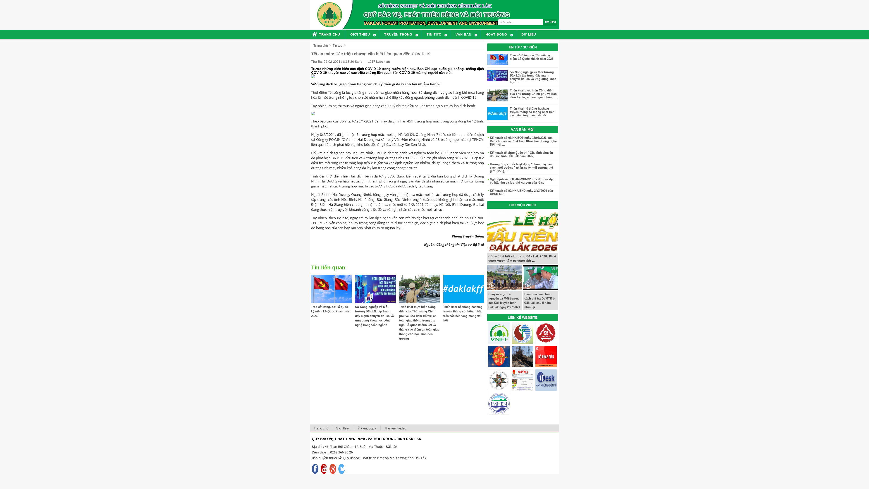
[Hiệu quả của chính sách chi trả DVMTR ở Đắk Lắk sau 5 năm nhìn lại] (540, 289)
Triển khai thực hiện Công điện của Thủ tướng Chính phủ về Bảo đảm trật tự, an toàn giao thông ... (533, 94)
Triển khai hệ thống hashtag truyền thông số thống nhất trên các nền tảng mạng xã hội (532, 112)
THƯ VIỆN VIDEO (522, 205)
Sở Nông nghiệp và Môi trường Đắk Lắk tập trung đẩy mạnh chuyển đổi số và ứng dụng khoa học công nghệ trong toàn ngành (374, 316)
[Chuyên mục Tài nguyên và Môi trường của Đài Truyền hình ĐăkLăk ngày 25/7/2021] (504, 289)
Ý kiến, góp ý (367, 428)
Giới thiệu (343, 428)
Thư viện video (395, 428)
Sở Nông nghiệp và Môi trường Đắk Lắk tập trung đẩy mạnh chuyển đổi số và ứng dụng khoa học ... (533, 77)
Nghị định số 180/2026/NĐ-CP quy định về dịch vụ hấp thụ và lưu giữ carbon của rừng (522, 180)
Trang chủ (320, 45)
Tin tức (337, 45)
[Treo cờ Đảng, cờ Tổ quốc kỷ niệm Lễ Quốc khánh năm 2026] (331, 302)
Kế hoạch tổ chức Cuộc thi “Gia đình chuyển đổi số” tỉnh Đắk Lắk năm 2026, (521, 154)
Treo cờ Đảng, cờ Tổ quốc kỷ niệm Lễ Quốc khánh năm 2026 (331, 311)
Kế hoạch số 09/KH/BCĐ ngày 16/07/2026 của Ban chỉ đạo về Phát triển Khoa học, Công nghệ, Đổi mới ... (524, 141)
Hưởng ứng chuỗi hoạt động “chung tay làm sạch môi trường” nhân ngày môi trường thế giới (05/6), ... (521, 168)
